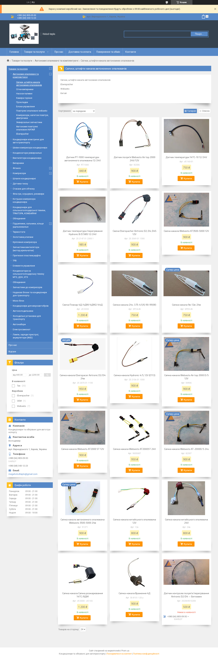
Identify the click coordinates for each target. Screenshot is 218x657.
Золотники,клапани (23, 237)
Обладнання (19, 218)
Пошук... (199, 34)
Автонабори (19, 324)
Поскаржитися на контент (119, 654)
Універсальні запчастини (29, 122)
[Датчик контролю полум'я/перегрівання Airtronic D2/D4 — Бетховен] (186, 572)
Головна (14, 51)
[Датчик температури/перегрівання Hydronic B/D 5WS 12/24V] (83, 210)
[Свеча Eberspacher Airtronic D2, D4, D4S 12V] (135, 210)
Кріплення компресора (25, 242)
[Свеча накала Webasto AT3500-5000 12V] (186, 210)
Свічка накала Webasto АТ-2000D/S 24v (186, 448)
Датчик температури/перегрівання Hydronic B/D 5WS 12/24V (83, 232)
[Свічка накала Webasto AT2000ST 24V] (135, 428)
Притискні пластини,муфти (27, 255)
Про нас (58, 51)
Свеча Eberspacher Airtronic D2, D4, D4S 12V (134, 232)
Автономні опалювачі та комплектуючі (56, 60)
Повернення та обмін (108, 51)
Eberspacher (22, 134)
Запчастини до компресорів (27, 287)
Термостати (19, 232)
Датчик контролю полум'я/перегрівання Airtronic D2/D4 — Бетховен (186, 595)
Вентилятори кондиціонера (27, 158)
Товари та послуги (34, 51)
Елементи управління (24, 265)
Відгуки (12, 351)
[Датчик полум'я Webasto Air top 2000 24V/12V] (135, 136)
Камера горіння (24, 98)
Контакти (130, 51)
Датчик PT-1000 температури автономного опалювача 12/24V (82, 159)
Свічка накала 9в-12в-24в (186, 304)
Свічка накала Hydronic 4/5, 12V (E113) (134, 375)
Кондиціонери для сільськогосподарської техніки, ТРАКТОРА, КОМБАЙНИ (29, 210)
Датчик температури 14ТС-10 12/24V (186, 157)
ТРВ (15, 260)
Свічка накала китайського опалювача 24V (186, 521)
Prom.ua (125, 651)
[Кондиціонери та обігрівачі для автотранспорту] (24, 34)
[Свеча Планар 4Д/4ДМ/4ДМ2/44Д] (83, 283)
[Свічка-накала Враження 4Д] (135, 572)
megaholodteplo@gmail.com (23, 474)
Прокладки (22, 102)
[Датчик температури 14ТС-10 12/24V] (186, 136)
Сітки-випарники (24, 89)
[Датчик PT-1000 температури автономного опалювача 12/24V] (83, 136)
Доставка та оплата (79, 51)
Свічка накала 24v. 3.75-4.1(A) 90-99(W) (134, 304)
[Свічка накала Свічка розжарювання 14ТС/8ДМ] (83, 572)
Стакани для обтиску (24, 188)
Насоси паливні (24, 93)
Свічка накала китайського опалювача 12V (134, 521)
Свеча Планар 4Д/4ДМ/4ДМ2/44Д (83, 304)
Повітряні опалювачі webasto (31, 110)
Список (206, 111)
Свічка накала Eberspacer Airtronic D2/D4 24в (83, 377)
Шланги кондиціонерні (24, 178)
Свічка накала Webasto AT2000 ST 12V (82, 448)
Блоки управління (25, 106)
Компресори (19, 173)
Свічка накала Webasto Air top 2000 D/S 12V (186, 377)
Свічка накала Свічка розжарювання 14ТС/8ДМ (82, 595)
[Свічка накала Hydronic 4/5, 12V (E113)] (135, 354)
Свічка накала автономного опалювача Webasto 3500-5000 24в (83, 521)
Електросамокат (21, 329)
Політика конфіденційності (146, 654)
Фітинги (17, 168)
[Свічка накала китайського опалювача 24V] (186, 498)
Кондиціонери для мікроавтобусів (31, 306)
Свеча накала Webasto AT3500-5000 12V (186, 230)
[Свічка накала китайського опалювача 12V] (135, 498)
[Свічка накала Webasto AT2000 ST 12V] (83, 428)
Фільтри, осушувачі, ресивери (28, 194)
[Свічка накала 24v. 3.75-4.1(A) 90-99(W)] (135, 283)
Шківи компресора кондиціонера (30, 147)
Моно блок (18, 300)
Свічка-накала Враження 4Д (134, 593)
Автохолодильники (23, 311)
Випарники (18, 163)
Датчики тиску (20, 183)
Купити (84, 181)
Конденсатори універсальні (27, 153)
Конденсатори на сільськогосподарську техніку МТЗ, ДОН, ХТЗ (28, 274)
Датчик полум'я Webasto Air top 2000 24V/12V (134, 159)
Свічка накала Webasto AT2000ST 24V (134, 448)
